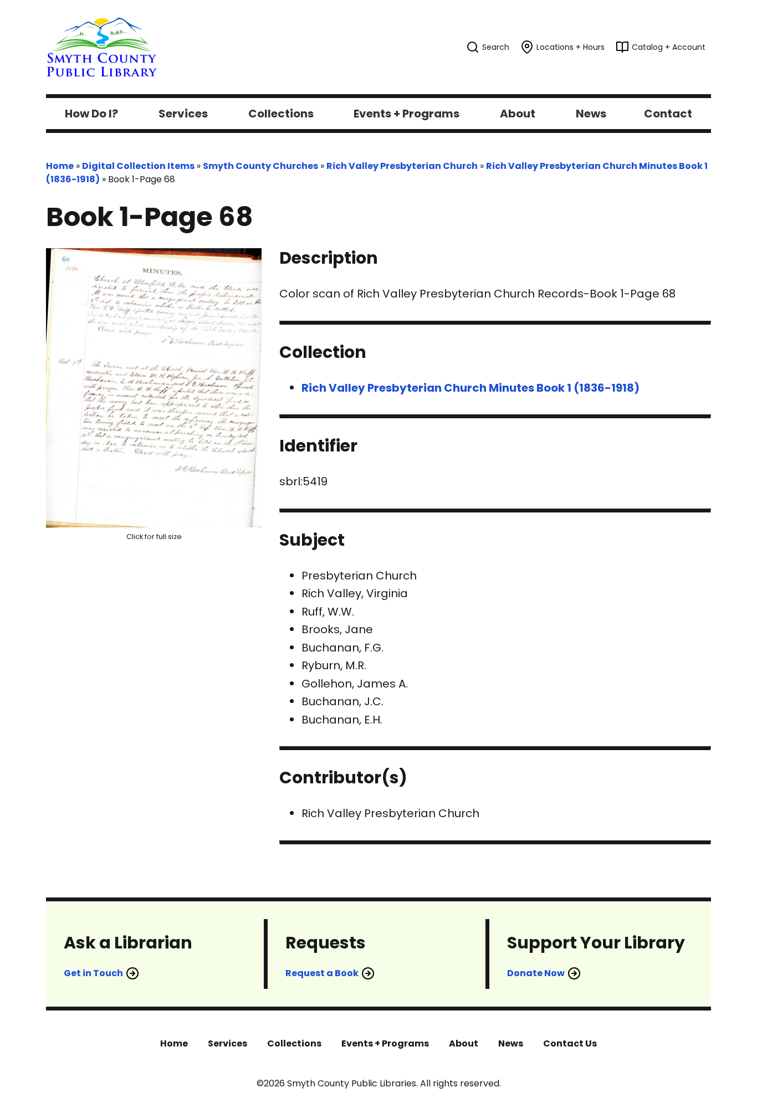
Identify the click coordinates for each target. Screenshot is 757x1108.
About (463, 1043)
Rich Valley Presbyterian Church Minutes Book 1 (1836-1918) (470, 388)
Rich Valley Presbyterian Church (402, 166)
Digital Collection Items (138, 166)
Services (227, 1043)
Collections (294, 1043)
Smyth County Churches (260, 166)
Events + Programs (385, 1043)
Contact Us (570, 1043)
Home (60, 166)
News (510, 1043)
